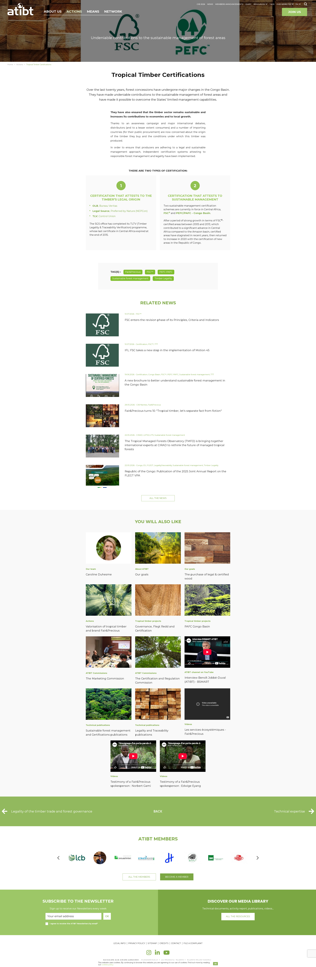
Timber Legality (163, 278)
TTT (156, 344)
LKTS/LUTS (148, 435)
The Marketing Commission (105, 678)
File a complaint (193, 943)
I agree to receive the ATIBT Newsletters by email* (74, 924)
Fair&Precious (133, 272)
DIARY (248, 4)
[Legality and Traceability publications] (158, 704)
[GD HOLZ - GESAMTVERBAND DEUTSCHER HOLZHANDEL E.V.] (239, 857)
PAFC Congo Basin (197, 626)
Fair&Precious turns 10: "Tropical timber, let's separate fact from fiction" (173, 410)
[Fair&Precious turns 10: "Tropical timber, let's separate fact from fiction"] (102, 415)
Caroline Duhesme (99, 574)
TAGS (271, 4)
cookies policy (107, 965)
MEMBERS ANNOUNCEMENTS (229, 4)
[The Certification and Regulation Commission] (158, 652)
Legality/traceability (163, 465)
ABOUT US (53, 11)
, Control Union (104, 216)
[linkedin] (157, 954)
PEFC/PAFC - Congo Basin (193, 213)
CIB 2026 (201, 4)
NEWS (210, 4)
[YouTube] (166, 954)
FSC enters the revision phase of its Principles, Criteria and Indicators (172, 320)
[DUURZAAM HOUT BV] (146, 857)
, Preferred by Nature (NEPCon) (120, 211)
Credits (163, 943)
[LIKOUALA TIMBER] (100, 857)
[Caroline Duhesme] (108, 548)
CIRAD (139, 435)
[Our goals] (158, 548)
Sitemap (152, 943)
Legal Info (119, 943)
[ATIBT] (20, 9)
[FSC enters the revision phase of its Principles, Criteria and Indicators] (102, 324)
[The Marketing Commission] (108, 652)
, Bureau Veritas (104, 205)
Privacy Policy (136, 943)
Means (93, 11)
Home (10, 64)
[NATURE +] (169, 857)
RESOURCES (259, 4)
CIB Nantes (141, 405)
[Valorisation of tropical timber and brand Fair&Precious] (108, 600)
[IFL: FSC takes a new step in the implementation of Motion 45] (102, 355)
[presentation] (58, 858)
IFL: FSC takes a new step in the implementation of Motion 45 (167, 350)
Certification (141, 344)
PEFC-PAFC (165, 272)
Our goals (141, 574)
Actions (74, 11)
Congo (139, 465)
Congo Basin (154, 374)
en (297, 4)
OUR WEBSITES (284, 4)
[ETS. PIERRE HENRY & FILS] (215, 857)
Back (158, 811)
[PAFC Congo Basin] (207, 600)
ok (215, 964)
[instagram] (148, 954)
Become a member (176, 877)
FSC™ (150, 272)
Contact (176, 943)
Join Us (294, 12)
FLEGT (150, 465)
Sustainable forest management (130, 278)
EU (144, 465)
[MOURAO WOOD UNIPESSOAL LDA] (77, 857)
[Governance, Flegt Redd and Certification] (158, 600)
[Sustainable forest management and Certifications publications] (108, 704)
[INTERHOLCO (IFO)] (192, 857)
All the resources (238, 916)
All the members (139, 877)
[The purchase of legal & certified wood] (207, 548)
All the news (158, 498)
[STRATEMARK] (123, 857)
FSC (167, 213)
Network (113, 11)
